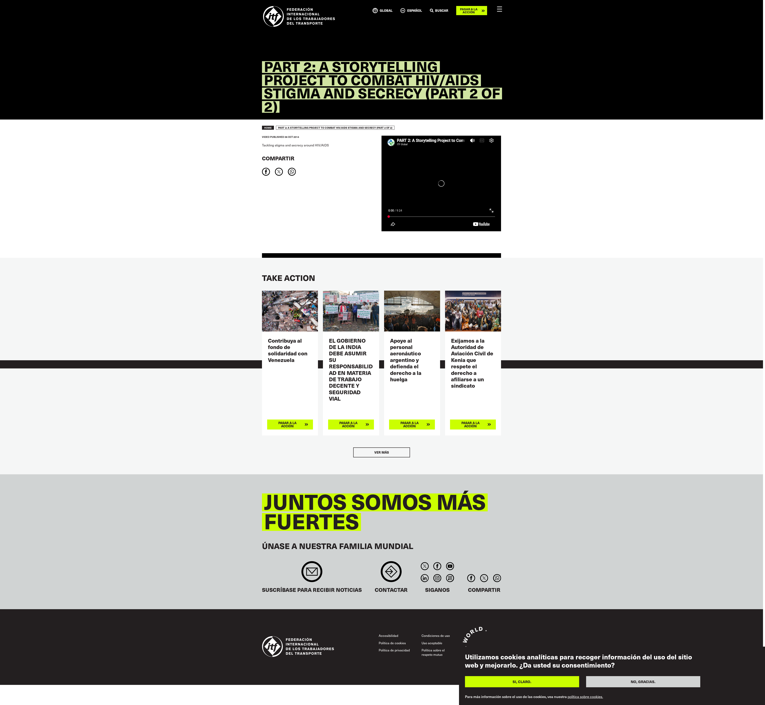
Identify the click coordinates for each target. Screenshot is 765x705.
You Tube (450, 566)
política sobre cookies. (585, 696)
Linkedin (424, 578)
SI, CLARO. (522, 681)
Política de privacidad (394, 650)
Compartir (278, 158)
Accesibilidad (388, 635)
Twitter (424, 566)
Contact (391, 573)
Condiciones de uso (436, 635)
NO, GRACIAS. (643, 681)
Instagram (437, 578)
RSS (450, 578)
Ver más (381, 452)
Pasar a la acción (469, 10)
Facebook (437, 566)
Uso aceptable (432, 642)
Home (268, 127)
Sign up (311, 573)
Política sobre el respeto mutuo (433, 652)
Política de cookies (392, 642)
